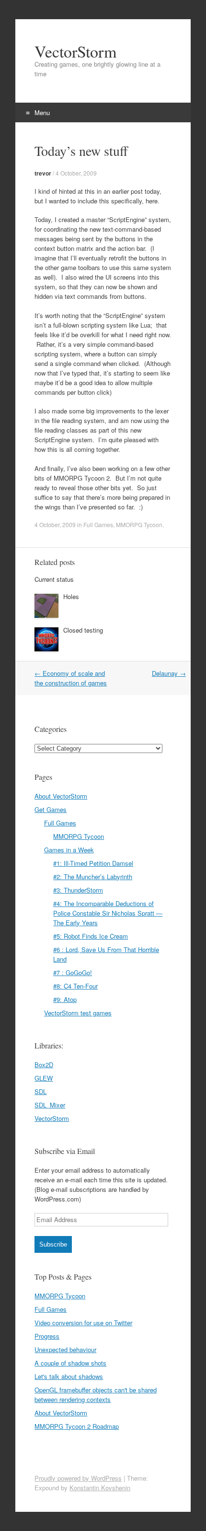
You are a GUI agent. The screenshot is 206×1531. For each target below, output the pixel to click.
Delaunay (169, 673)
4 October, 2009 (76, 173)
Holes (71, 596)
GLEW (43, 1078)
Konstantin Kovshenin (99, 1487)
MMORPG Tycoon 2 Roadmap (76, 1426)
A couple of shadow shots (70, 1362)
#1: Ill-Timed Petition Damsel (93, 863)
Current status (54, 579)
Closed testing (83, 630)
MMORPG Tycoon (139, 524)
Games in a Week (69, 849)
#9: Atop (65, 999)
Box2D (43, 1064)
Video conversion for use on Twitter (83, 1322)
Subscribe (53, 1244)
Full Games (98, 524)
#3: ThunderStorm (78, 890)
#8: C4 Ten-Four (75, 985)
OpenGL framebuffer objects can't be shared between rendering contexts (95, 1394)
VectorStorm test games (78, 1012)
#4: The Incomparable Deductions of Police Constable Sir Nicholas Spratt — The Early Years (107, 913)
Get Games (50, 809)
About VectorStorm (60, 796)
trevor (42, 173)
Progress (46, 1336)
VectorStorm (75, 51)
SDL (40, 1091)
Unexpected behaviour (65, 1349)
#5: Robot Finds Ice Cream (90, 936)
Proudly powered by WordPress (78, 1478)
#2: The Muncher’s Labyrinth (92, 876)
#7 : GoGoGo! (72, 972)
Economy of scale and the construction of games (70, 678)
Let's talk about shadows (68, 1376)
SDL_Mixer (49, 1104)
